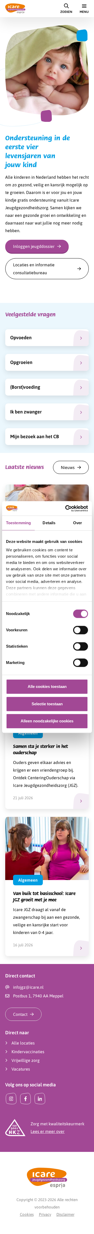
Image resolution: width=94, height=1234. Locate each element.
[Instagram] (11, 1099)
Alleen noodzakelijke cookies (47, 721)
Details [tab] (49, 523)
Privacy (45, 1214)
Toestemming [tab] (18, 523)
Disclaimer (65, 1214)
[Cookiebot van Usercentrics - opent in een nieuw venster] (66, 508)
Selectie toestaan (47, 704)
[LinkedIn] (40, 1099)
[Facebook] (25, 1099)
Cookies (27, 1214)
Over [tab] (77, 523)
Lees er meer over (47, 1131)
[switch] (80, 630)
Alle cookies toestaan (47, 686)
